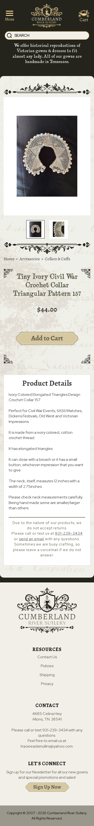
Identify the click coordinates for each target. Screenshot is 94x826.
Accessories (30, 259)
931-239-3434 (69, 533)
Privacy (47, 684)
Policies (47, 666)
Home (9, 259)
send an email (31, 539)
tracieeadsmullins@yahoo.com (46, 746)
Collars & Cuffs (57, 259)
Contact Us (47, 657)
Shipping (47, 675)
